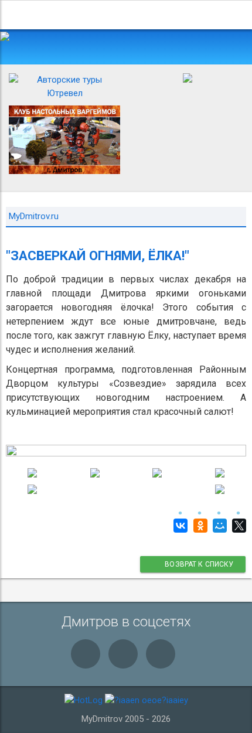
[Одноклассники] (198, 526)
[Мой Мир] (218, 526)
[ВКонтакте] (179, 526)
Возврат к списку (199, 564)
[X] (237, 526)
